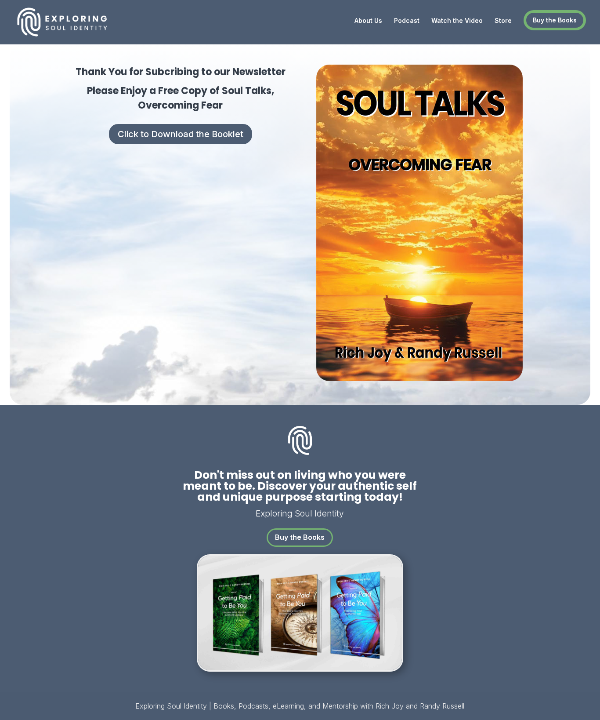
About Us (368, 21)
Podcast (406, 21)
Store (503, 21)
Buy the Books (555, 20)
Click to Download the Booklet (180, 134)
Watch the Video (457, 21)
